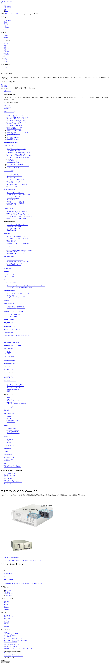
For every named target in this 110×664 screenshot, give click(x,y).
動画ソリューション (8, 348)
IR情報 (5, 425)
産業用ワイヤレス (12, 186)
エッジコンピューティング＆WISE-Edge (13, 311)
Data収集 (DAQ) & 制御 (13, 150)
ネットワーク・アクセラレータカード (18, 215)
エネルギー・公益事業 (9, 319)
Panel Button (4, 86)
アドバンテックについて (9, 413)
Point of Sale (10, 295)
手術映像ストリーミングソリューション (18, 243)
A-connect (6, 626)
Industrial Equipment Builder (10, 282)
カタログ (6, 623)
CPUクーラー (8, 476)
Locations (9, 443)
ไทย (5, 58)
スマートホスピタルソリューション (17, 238)
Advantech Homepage (6, 1)
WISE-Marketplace (9, 459)
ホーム (6, 463)
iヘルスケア (6, 300)
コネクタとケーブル (9, 473)
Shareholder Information (13, 433)
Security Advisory (8, 407)
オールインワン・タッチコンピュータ (18, 293)
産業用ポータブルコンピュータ (16, 251)
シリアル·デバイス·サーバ (14, 176)
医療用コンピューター (13, 240)
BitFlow (9, 352)
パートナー (7, 366)
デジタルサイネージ (13, 123)
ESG (5, 606)
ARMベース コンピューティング (16, 115)
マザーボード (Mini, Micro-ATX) (16, 125)
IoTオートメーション (9, 145)
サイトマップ (8, 652)
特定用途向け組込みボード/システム (17, 137)
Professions (10, 439)
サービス (6, 353)
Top (3, 660)
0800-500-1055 (9, 595)
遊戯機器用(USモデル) (13, 139)
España (6, 37)
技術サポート (8, 377)
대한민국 (6, 51)
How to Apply (10, 445)
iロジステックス (8, 339)
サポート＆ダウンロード (10, 381)
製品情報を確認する (13, 389)
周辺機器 (6, 271)
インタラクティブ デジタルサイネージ (18, 261)
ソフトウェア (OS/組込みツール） (17, 122)
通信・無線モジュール (13, 134)
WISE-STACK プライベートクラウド (17, 213)
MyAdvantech (7, 7)
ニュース (6, 622)
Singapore (6, 54)
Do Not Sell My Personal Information (13, 656)
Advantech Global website (12, 14)
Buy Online (8, 590)
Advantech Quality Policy (10, 363)
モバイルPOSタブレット (14, 265)
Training (9, 442)
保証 (8, 391)
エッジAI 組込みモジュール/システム (17, 117)
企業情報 (6, 410)
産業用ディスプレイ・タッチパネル (17, 132)
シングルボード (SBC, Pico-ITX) (16, 120)
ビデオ (6, 620)
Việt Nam (6, 61)
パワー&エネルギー (12, 161)
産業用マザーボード (13, 204)
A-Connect (7, 460)
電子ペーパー (11, 135)
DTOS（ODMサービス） (9, 360)
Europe (6, 35)
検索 (5, 9)
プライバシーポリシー (10, 654)
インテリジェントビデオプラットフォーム (19, 194)
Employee (6, 451)
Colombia (6, 27)
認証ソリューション (13, 167)
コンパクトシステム (13, 198)
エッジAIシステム (12, 316)
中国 (5, 45)
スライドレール (8, 478)
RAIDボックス (8, 483)
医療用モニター (11, 242)
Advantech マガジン (12, 420)
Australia (6, 43)
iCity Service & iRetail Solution (15, 260)
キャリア (6, 436)
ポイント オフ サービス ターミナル (17, 263)
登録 (5, 6)
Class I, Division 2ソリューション (16, 149)
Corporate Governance (13, 430)
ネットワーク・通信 (8, 171)
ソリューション (8, 276)
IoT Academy (10, 399)
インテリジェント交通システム (16, 196)
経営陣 (9, 418)
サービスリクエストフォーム (15, 386)
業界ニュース (8, 618)
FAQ (5, 625)
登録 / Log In (7, 91)
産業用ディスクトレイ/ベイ (12, 475)
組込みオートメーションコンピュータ (18, 166)
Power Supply (10, 275)
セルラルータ (11, 177)
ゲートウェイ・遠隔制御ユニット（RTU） (19, 155)
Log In (9, 6)
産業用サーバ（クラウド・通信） (16, 218)
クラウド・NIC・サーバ (9, 208)
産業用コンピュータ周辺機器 (15, 203)
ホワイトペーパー (9, 616)
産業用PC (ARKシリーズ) (14, 127)
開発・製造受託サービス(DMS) (11, 142)
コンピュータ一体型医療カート (16, 236)
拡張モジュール (8, 480)
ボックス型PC (11, 199)
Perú (5, 29)
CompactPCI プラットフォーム (15, 193)
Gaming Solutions (8, 332)
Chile (5, 26)
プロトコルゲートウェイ (14, 181)
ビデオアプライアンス (13, 228)
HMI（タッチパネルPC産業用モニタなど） (19, 152)
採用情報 (6, 607)
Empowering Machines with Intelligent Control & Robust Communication (26, 286)
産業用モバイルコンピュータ (15, 253)
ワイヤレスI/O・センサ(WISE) (15, 164)
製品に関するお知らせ (13, 387)
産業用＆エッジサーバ (9, 326)
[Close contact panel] (1, 567)
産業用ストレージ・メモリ (15, 130)
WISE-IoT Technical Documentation (16, 403)
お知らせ (9, 397)
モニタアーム (7, 268)
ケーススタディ (8, 615)
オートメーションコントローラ (16, 154)
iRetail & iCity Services (9, 290)
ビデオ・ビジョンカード (14, 226)
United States (7, 20)
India (5, 47)
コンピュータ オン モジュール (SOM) (17, 118)
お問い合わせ (8, 454)
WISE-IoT (9, 376)
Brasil (5, 22)
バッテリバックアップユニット (13, 482)
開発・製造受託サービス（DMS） (12, 342)
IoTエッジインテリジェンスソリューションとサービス (17, 335)
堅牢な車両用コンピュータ (10, 322)
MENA (6, 67)
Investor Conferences (12, 431)
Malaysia (6, 53)
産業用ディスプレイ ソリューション (12, 345)
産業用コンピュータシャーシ (15, 201)
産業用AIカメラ (11, 230)
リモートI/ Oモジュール (14, 162)
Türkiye (6, 59)
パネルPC (10, 159)
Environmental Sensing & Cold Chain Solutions (19, 250)
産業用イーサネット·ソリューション (17, 184)
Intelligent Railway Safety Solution (16, 308)
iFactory (6, 279)
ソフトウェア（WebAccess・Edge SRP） (18, 157)
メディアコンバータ (13, 182)
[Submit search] (32, 88)
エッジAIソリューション (14, 314)
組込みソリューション (9, 112)
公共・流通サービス (8, 256)
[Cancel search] (34, 88)
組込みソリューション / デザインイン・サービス (15, 329)
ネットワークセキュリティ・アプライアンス (20, 216)
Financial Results (11, 428)
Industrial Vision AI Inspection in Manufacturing (19, 287)
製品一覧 (6, 108)
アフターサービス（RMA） (15, 384)
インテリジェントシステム (10, 189)
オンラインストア (9, 457)
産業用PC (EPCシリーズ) (14, 129)
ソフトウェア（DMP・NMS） (15, 179)
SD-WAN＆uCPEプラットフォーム (17, 211)
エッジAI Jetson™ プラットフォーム (17, 225)
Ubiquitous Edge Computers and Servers (17, 297)
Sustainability (7, 448)
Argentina (6, 24)
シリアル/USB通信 (12, 174)
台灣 (5, 56)
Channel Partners (8, 369)
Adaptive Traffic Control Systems (15, 306)
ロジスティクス (7, 247)
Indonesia (6, 48)
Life (8, 441)
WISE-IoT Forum (11, 402)
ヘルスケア (6, 233)
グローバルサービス (8, 356)
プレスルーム (11, 422)
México (6, 23)
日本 (6, 11)
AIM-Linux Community (13, 400)
